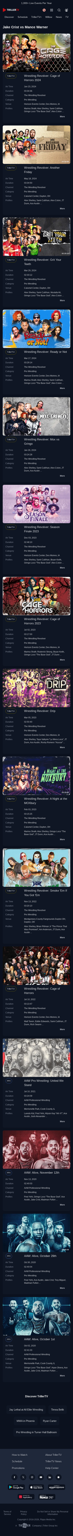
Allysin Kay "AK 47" (54, 1113)
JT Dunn (55, 654)
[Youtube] (41, 1477)
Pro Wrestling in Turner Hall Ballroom (36, 1432)
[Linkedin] (50, 1477)
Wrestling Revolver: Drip (39, 711)
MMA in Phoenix (26, 1420)
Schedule (23, 17)
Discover (9, 17)
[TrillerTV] (11, 10)
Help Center (52, 1468)
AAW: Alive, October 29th (40, 1256)
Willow (48, 17)
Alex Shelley (43, 108)
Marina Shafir (30, 108)
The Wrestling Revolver (35, 95)
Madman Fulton (48, 1199)
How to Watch (19, 1454)
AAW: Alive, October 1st (39, 1339)
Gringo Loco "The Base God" (37, 111)
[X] (23, 1477)
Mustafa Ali (56, 292)
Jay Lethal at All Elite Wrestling (26, 1409)
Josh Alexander (38, 1116)
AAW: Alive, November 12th (41, 1172)
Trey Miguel (60, 1280)
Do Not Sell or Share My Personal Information (52, 1512)
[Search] (59, 10)
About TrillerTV (53, 1454)
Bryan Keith (56, 560)
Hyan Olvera (57, 1367)
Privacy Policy (23, 1512)
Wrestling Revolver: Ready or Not (45, 351)
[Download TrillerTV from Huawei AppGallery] (26, 1496)
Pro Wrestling (30, 100)
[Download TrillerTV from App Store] (36, 1487)
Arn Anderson (45, 929)
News (59, 17)
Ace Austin (35, 203)
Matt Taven (29, 1021)
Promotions (18, 1468)
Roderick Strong (44, 652)
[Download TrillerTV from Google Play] (16, 1487)
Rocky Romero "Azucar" (52, 742)
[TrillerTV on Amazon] (56, 1487)
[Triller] (59, 1477)
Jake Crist (35, 1199)
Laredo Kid (29, 1113)
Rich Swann (35, 1024)
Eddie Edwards (42, 1021)
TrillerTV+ (36, 17)
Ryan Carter (50, 1420)
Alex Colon (56, 111)
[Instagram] (32, 1477)
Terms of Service (7, 1512)
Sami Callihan (56, 108)
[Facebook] (14, 1477)
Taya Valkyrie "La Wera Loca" (49, 739)
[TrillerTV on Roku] (47, 1496)
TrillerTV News (53, 1461)
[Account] (66, 10)
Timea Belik (57, 1409)
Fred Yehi (39, 1113)
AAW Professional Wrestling (37, 1100)
